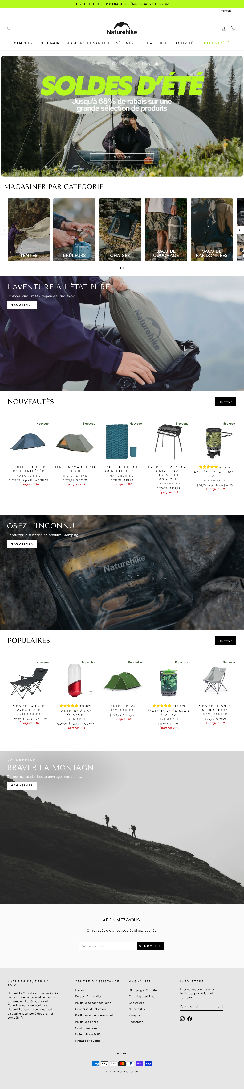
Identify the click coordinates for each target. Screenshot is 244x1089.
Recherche (136, 1022)
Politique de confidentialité (93, 1002)
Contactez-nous (86, 1028)
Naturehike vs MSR (87, 1034)
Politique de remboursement (94, 1015)
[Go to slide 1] (120, 268)
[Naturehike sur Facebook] (189, 1018)
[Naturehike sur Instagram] (182, 1018)
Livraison (81, 990)
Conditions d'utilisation (90, 1009)
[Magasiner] (122, 333)
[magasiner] (122, 827)
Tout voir (225, 402)
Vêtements (127, 43)
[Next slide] (239, 230)
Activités (186, 43)
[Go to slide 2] (123, 268)
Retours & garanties (88, 996)
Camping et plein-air (37, 43)
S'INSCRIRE (150, 946)
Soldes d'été (216, 43)
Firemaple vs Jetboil (88, 1040)
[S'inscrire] (220, 1006)
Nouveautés (137, 1009)
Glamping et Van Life (87, 43)
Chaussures (157, 43)
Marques (134, 1015)
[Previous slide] (4, 230)
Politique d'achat (86, 1022)
